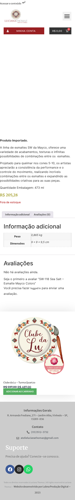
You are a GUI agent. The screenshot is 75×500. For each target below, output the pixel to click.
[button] (67, 16)
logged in (35, 288)
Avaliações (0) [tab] (42, 214)
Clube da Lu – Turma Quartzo (19, 382)
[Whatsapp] (28, 469)
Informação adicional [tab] (17, 214)
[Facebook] (10, 469)
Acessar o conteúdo (11, 3)
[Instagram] (19, 469)
